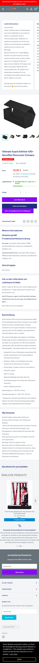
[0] (35, 9)
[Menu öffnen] (3, 9)
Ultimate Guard (7, 163)
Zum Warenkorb (19, 200)
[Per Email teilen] (35, 221)
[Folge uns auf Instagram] (3, 636)
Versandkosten (25, 174)
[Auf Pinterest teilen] (28, 221)
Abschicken (19, 572)
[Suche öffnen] (27, 9)
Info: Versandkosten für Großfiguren (17, 211)
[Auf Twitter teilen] (31, 221)
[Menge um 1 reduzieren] (15, 192)
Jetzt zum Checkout (19, 206)
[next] (36, 501)
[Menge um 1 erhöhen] (26, 192)
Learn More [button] (14, 654)
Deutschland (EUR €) (9, 627)
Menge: (4, 192)
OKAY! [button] (19, 659)
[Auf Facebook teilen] (24, 221)
